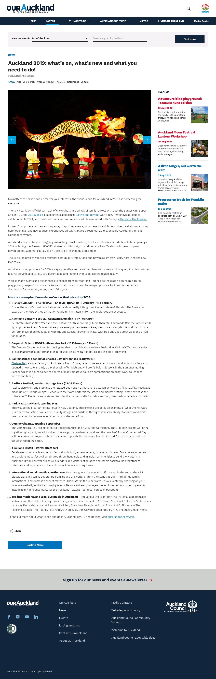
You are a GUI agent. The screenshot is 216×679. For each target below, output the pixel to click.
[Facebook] (9, 617)
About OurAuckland (72, 641)
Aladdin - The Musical (133, 219)
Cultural (85, 81)
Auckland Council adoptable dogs (133, 637)
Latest (50, 21)
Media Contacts (121, 602)
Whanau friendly (45, 81)
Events (63, 618)
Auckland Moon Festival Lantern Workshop (176, 134)
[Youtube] (27, 617)
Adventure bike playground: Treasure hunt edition (180, 101)
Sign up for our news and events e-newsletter (105, 579)
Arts (19, 81)
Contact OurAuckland (73, 633)
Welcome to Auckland (125, 630)
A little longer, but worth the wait (180, 168)
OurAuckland (67, 602)
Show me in (20, 38)
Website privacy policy (125, 610)
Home (32, 21)
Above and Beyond (87, 214)
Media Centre (201, 21)
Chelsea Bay (18, 363)
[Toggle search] (188, 8)
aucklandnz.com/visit (121, 516)
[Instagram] (18, 617)
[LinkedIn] (36, 617)
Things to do (77, 21)
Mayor (144, 21)
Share (18, 530)
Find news (189, 39)
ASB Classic (35, 214)
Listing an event (69, 625)
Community (29, 81)
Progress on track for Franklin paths (181, 201)
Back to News (35, 545)
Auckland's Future (113, 21)
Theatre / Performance (67, 81)
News (11, 55)
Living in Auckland (171, 21)
